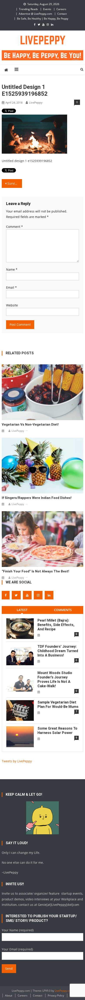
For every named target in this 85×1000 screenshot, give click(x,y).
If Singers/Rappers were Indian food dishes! (36, 498)
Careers (61, 9)
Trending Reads (28, 9)
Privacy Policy (56, 995)
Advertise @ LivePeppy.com (35, 14)
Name (11, 269)
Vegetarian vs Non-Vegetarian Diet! (30, 424)
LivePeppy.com (64, 991)
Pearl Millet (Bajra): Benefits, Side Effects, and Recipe (55, 624)
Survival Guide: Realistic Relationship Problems (14, 183)
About (8, 995)
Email (11, 287)
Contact (62, 14)
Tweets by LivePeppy (17, 761)
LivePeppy (35, 102)
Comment (14, 227)
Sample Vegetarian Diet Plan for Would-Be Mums (57, 704)
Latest (22, 610)
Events (47, 9)
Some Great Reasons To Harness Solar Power (57, 730)
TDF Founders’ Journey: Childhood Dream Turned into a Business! (57, 650)
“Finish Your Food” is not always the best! (35, 571)
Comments (63, 610)
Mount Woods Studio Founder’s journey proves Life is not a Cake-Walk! (54, 679)
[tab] (22, 610)
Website (12, 305)
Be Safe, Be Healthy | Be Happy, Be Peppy (42, 18)
